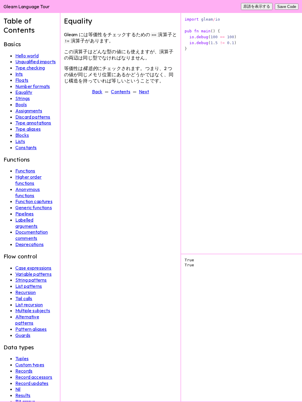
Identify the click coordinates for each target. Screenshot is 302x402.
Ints (19, 74)
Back (97, 91)
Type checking (30, 68)
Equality (23, 92)
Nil (17, 389)
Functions (25, 171)
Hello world (27, 56)
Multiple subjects (32, 310)
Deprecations (29, 244)
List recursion (29, 305)
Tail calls (23, 298)
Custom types (29, 365)
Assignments (28, 111)
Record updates (31, 383)
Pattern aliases (31, 329)
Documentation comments (31, 235)
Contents (120, 91)
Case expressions (33, 268)
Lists (20, 141)
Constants (26, 147)
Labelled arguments (26, 223)
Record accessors (33, 377)
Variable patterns (33, 274)
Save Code (286, 6)
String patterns (31, 280)
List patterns (28, 286)
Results (22, 395)
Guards (22, 335)
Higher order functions (28, 180)
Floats (21, 80)
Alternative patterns (27, 320)
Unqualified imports (35, 61)
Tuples (22, 358)
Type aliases (28, 129)
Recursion (25, 292)
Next (144, 91)
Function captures (33, 201)
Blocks (22, 135)
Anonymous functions (27, 192)
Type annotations (33, 123)
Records (23, 371)
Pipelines (24, 214)
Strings (22, 98)
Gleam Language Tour (27, 6)
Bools (21, 104)
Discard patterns (32, 117)
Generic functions (33, 207)
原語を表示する (256, 6)
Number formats (32, 86)
